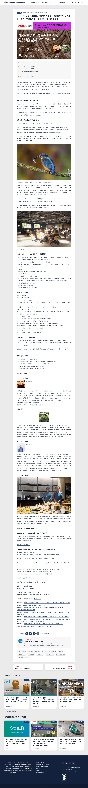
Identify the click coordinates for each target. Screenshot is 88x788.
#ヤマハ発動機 (31, 654)
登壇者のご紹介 (23, 74)
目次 (19, 63)
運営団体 (38, 768)
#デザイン (61, 651)
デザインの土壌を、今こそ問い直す (27, 66)
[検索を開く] (82, 2)
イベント (56, 2)
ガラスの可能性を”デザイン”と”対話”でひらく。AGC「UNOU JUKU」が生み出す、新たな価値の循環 (71, 741)
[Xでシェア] (26, 633)
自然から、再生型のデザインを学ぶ (27, 68)
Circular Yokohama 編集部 (42, 766)
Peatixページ (37, 599)
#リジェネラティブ (50, 654)
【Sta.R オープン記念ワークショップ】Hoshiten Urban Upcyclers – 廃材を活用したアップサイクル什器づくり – (17, 700)
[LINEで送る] (34, 633)
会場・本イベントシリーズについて (27, 76)
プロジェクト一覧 (40, 762)
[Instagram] (69, 763)
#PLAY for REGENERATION (34, 651)
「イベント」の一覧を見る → (10, 711)
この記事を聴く (46, 633)
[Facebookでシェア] (30, 633)
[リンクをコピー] (37, 633)
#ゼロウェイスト (52, 651)
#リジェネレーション (60, 654)
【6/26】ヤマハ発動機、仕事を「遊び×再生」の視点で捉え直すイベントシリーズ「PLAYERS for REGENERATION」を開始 (43, 742)
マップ (50, 2)
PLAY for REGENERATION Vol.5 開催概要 (29, 71)
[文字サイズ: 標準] (75, 2)
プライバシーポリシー (41, 774)
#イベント (44, 651)
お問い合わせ (62, 2)
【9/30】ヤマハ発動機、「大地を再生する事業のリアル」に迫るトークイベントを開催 (46, 617)
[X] (66, 763)
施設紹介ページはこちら (23, 545)
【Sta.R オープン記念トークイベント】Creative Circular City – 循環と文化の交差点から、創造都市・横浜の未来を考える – (44, 701)
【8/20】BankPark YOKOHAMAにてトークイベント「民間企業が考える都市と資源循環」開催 (70, 700)
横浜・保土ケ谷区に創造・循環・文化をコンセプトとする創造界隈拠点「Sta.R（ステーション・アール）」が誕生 (16, 742)
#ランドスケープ (40, 654)
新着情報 (38, 2)
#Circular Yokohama (22, 651)
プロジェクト (45, 2)
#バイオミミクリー (21, 654)
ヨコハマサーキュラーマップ (42, 764)
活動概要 (33, 2)
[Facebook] (63, 763)
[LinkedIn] (73, 763)
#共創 (26, 657)
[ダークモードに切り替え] (78, 2)
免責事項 (38, 770)
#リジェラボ (20, 657)
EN (72, 2)
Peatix (27, 276)
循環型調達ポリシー (40, 772)
